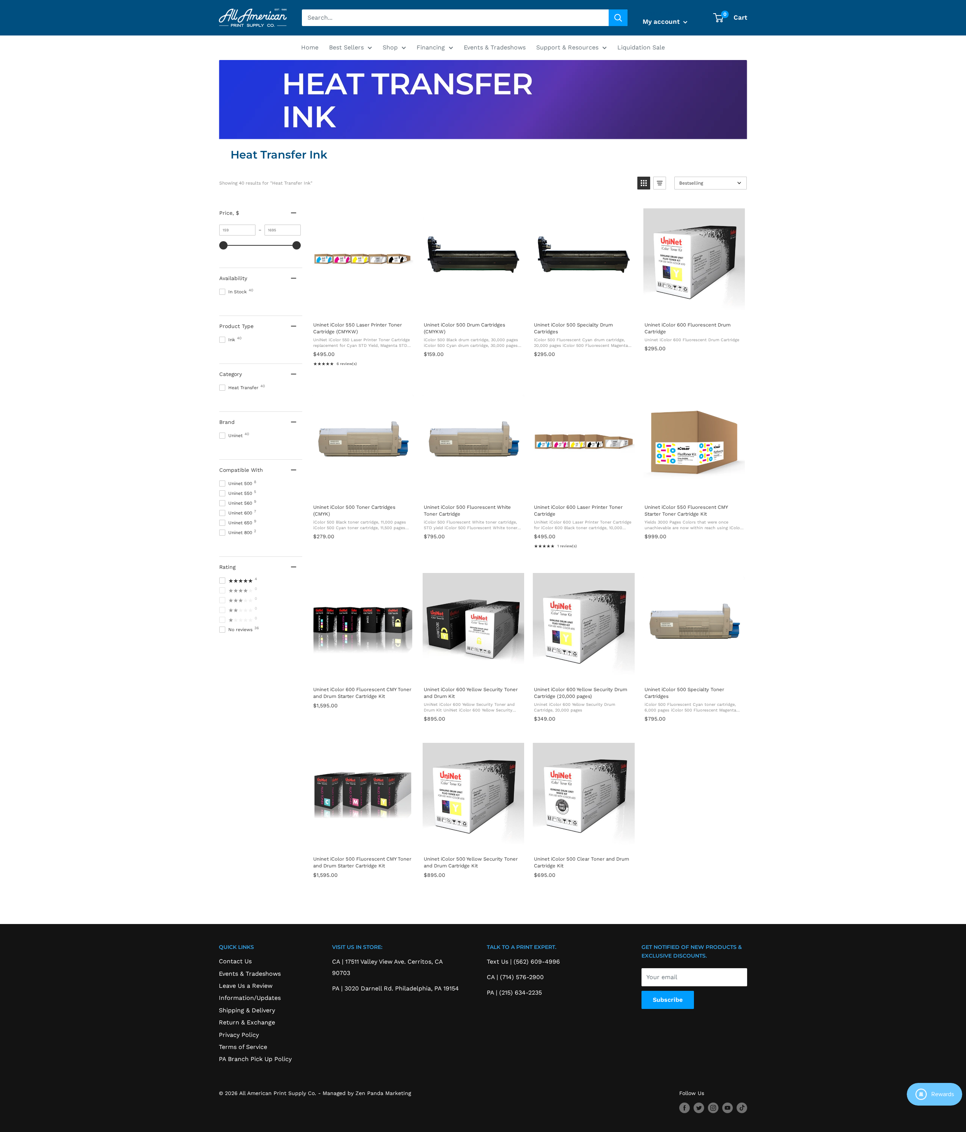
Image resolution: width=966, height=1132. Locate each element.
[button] (643, 183)
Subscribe (668, 999)
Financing (431, 47)
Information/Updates (250, 997)
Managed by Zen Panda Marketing (367, 1093)
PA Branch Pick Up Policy (255, 1059)
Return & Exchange (247, 1022)
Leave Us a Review (245, 985)
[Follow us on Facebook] (684, 1107)
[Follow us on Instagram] (713, 1107)
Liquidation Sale (641, 47)
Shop (390, 47)
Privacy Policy (239, 1034)
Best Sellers (346, 47)
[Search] (618, 17)
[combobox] (455, 17)
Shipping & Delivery (247, 1010)
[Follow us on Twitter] (699, 1107)
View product (363, 307)
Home (309, 47)
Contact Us (235, 961)
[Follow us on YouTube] (727, 1107)
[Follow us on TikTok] (742, 1107)
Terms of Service (243, 1046)
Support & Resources (567, 47)
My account (662, 21)
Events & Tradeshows (495, 47)
